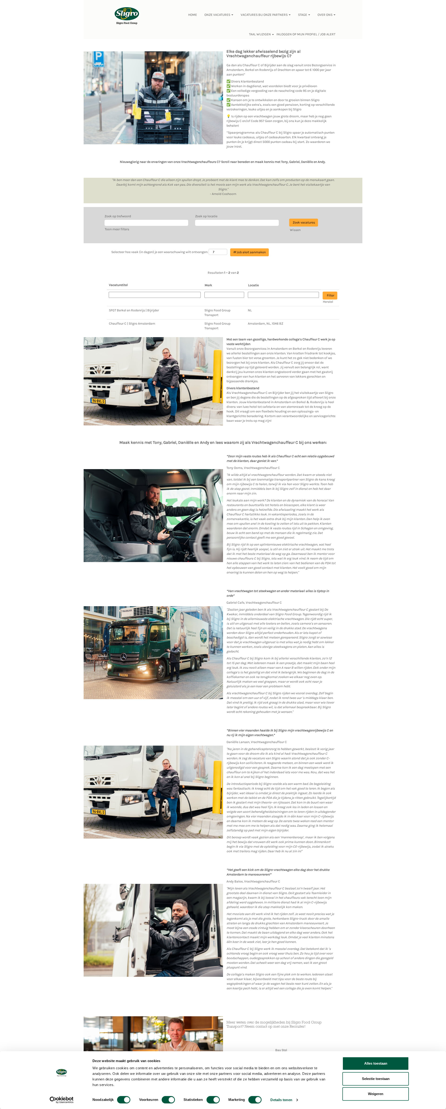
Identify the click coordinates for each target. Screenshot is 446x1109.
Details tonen (281, 1100)
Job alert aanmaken (251, 252)
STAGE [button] (303, 15)
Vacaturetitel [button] (118, 285)
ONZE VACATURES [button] (217, 15)
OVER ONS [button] (325, 15)
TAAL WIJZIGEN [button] (260, 34)
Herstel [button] (328, 302)
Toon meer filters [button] (117, 229)
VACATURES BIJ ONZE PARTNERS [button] (264, 15)
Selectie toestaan (376, 1079)
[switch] (168, 1099)
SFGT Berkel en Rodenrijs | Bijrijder (134, 310)
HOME (192, 15)
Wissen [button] (295, 230)
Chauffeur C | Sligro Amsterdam (132, 324)
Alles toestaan (375, 1063)
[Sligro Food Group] (126, 16)
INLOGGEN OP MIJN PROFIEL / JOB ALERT (305, 34)
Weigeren (375, 1094)
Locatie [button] (253, 285)
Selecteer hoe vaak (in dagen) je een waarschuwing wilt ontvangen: (159, 252)
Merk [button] (208, 285)
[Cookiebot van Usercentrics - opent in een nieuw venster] (61, 1099)
